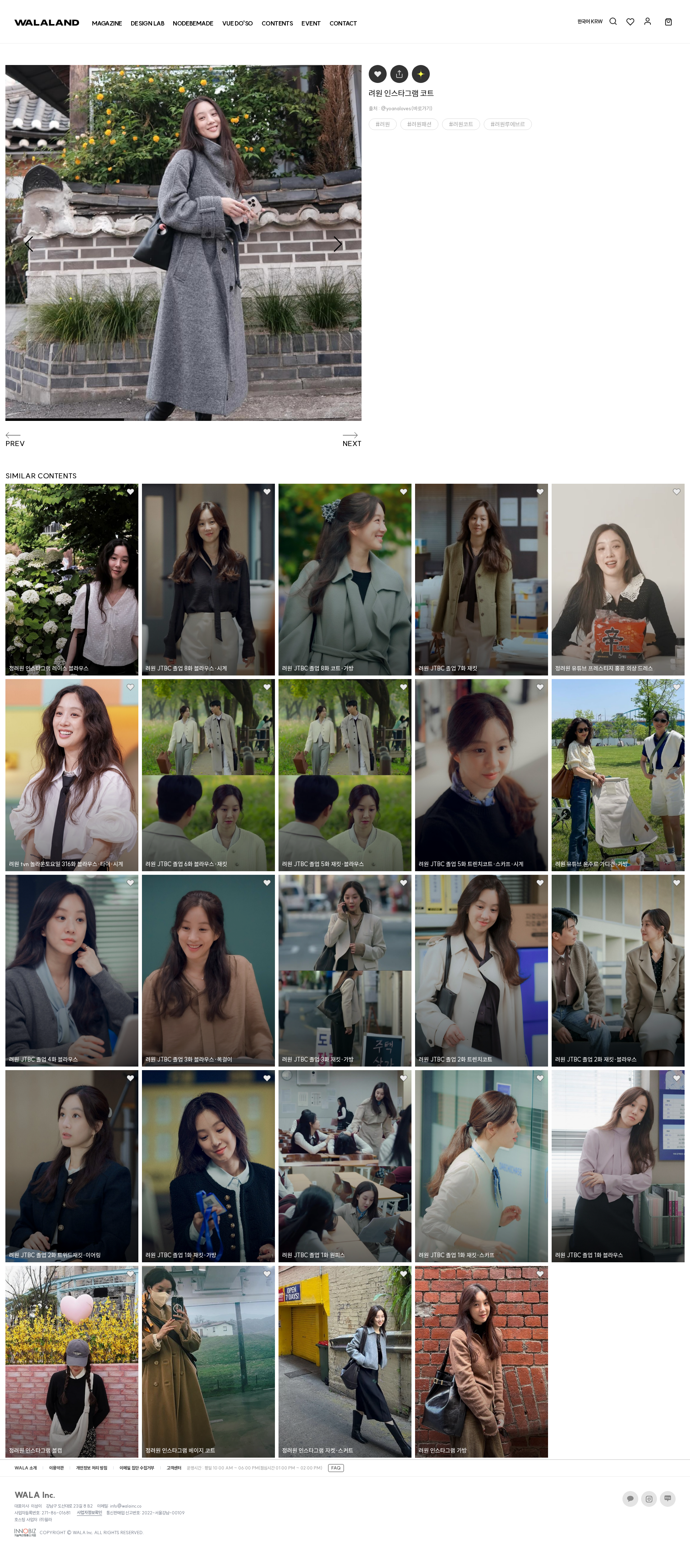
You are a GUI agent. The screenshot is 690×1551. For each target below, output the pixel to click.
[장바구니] (668, 22)
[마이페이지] (647, 21)
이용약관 (56, 1468)
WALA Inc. (35, 1495)
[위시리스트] (630, 21)
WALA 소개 (25, 1468)
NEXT (352, 443)
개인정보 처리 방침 (91, 1468)
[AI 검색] (613, 21)
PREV (15, 443)
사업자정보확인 (89, 1512)
